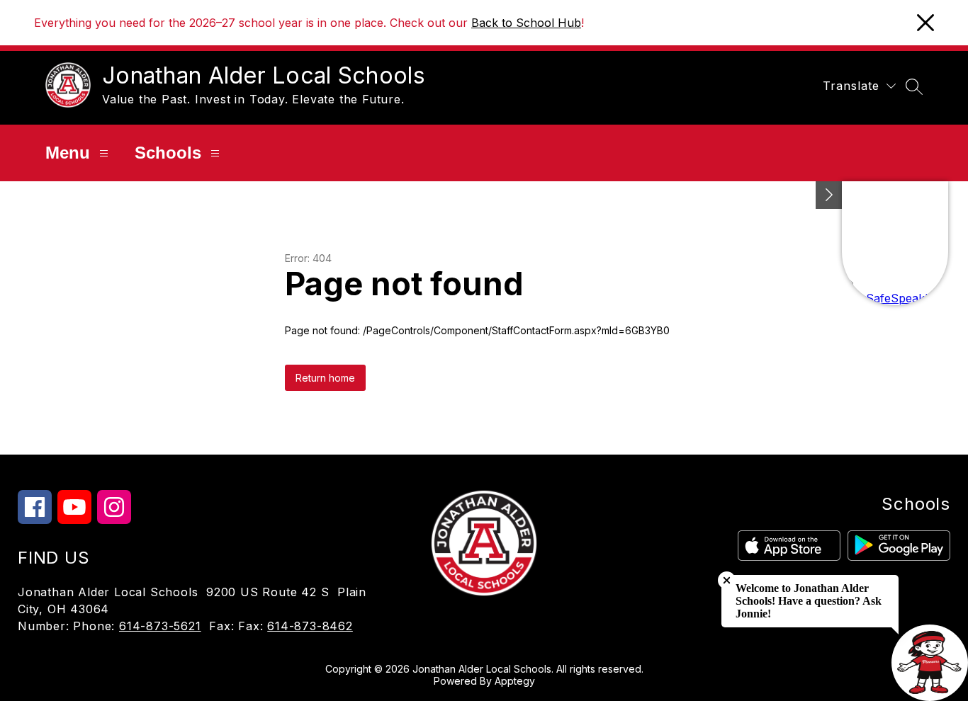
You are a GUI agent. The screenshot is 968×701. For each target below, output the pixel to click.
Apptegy (515, 681)
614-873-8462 (310, 626)
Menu (67, 152)
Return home (325, 378)
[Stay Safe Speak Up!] (895, 243)
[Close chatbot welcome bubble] (727, 580)
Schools (168, 152)
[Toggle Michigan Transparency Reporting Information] (829, 195)
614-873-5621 (160, 626)
